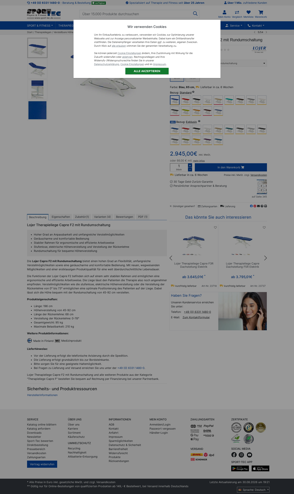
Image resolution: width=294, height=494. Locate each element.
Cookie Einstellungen (129, 53)
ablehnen (127, 56)
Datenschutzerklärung (106, 64)
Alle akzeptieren (147, 71)
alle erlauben (119, 45)
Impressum (159, 64)
